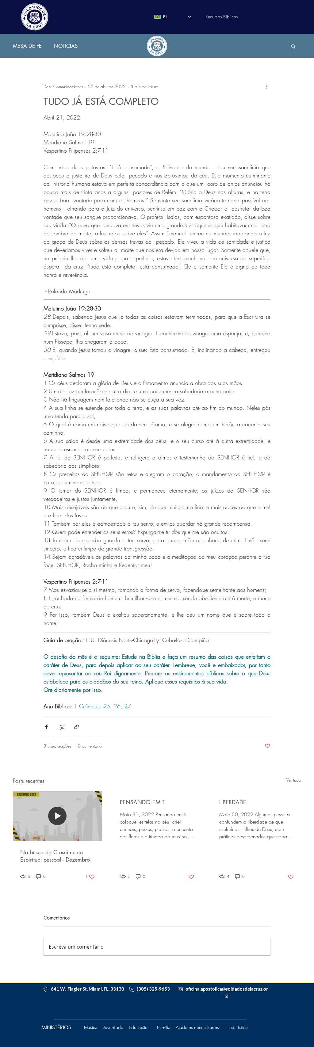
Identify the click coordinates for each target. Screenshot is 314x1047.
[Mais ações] (266, 86)
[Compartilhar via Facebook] (46, 727)
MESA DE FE (27, 46)
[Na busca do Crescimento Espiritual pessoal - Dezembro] (57, 816)
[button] (293, 46)
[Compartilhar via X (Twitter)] (61, 727)
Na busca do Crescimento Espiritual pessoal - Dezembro (55, 855)
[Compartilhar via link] (76, 727)
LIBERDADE (232, 802)
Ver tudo (293, 780)
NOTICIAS (66, 46)
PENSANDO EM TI (143, 802)
